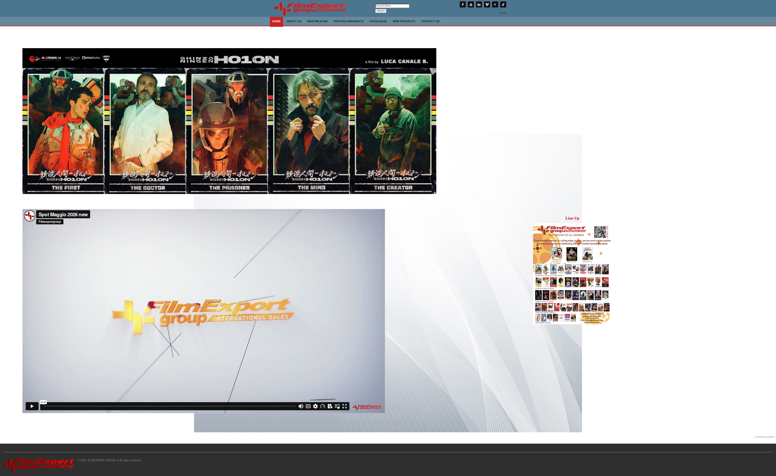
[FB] (463, 4)
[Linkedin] (479, 4)
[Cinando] (495, 4)
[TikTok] (503, 4)
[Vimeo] (487, 4)
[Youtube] (471, 4)
